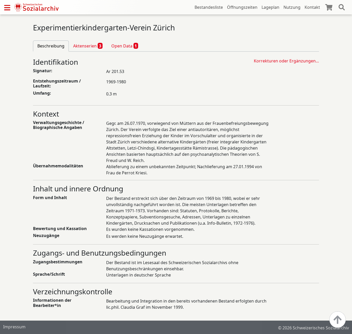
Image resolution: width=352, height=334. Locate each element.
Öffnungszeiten (242, 7)
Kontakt (312, 7)
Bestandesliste (209, 7)
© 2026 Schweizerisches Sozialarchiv (313, 328)
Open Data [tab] (124, 46)
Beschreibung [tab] (50, 46)
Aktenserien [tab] (87, 46)
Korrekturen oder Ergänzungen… (286, 61)
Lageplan (270, 7)
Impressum (14, 327)
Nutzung (291, 7)
